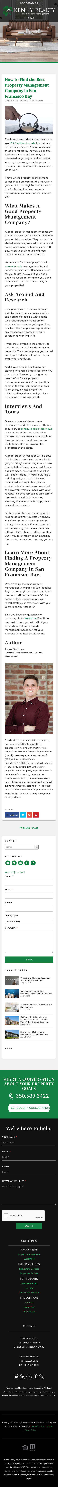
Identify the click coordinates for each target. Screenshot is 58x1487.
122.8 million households (24, 143)
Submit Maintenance (29, 1292)
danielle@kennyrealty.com (25, 1475)
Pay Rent (29, 1288)
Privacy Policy (30, 1430)
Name (8, 876)
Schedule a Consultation (30, 1108)
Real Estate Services (29, 1269)
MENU (30, 18)
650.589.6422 (29, 3)
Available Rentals (29, 1283)
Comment (10, 927)
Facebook (13, 815)
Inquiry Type (11, 915)
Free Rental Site (37, 1426)
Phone (8, 902)
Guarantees (29, 1258)
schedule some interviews (36, 428)
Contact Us (29, 1307)
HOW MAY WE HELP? (13, 1181)
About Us (29, 1302)
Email (8, 889)
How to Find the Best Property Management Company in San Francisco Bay (27, 88)
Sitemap (49, 1426)
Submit (29, 959)
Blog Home (30, 828)
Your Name (8, 1137)
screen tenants (13, 266)
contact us (31, 618)
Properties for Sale (29, 1273)
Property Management (29, 1254)
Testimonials (29, 1311)
